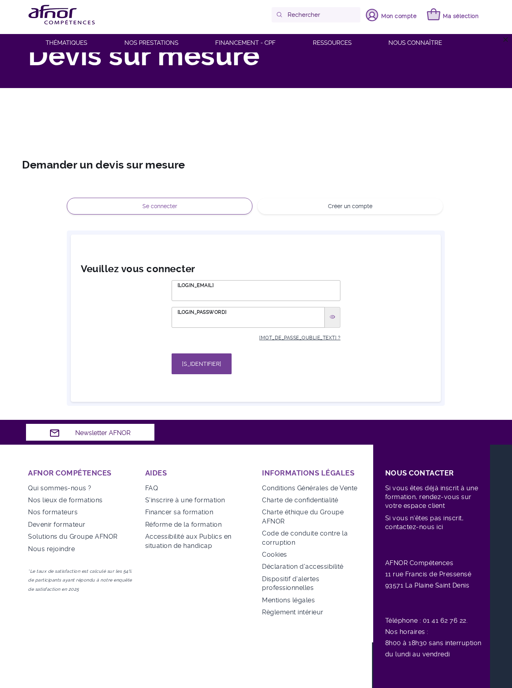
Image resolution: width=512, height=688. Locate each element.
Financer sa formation (179, 512)
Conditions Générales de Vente (310, 488)
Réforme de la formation (183, 524)
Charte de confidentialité (300, 500)
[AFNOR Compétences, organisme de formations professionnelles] (62, 15)
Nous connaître (415, 42)
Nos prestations (151, 42)
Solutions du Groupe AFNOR (73, 536)
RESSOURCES (332, 42)
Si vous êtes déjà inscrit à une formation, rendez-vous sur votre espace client (431, 497)
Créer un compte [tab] (350, 206)
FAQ (151, 488)
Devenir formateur (57, 524)
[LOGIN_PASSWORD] (202, 312)
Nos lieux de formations (65, 500)
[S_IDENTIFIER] (201, 364)
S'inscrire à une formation (185, 500)
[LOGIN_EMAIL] (196, 285)
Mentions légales (288, 600)
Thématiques (66, 42)
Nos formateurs (53, 512)
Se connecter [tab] (159, 206)
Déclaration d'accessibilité (303, 566)
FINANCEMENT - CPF (245, 42)
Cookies (274, 554)
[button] (279, 15)
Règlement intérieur (293, 612)
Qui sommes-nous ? (60, 488)
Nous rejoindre (51, 549)
